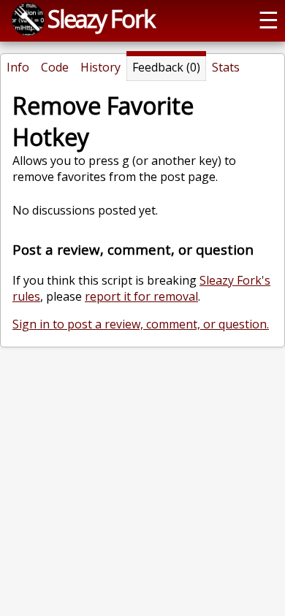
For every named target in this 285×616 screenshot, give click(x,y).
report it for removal (141, 296)
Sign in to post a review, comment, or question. (140, 324)
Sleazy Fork (101, 18)
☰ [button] (268, 19)
